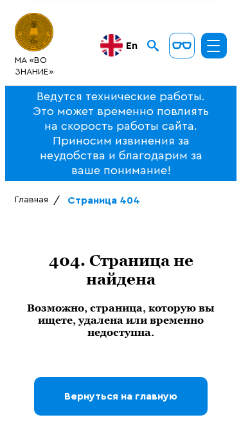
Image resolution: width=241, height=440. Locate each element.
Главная (31, 199)
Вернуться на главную (120, 396)
